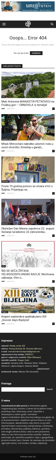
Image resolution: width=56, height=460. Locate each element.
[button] (52, 24)
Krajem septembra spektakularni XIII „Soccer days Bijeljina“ (23, 318)
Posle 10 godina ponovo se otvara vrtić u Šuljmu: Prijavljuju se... (27, 188)
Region (4, 312)
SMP (3, 109)
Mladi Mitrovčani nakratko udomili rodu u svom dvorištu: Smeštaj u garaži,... (27, 145)
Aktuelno (5, 181)
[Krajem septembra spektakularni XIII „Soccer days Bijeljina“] (28, 300)
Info (3, 97)
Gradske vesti (7, 139)
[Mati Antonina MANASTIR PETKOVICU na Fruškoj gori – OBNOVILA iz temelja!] (28, 85)
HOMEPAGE (36, 53)
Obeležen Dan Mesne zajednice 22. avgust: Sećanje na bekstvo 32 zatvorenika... (28, 230)
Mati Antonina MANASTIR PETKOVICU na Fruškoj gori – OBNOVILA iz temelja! (27, 103)
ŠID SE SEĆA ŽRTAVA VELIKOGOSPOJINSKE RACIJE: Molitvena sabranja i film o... (27, 274)
